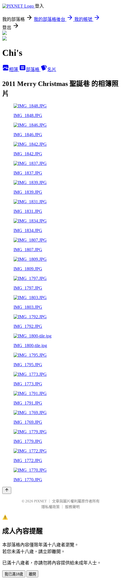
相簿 (14, 69)
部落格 (33, 69)
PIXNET (40, 501)
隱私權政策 (50, 507)
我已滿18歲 (14, 574)
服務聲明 (72, 507)
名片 (51, 69)
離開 (32, 574)
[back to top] (6, 490)
